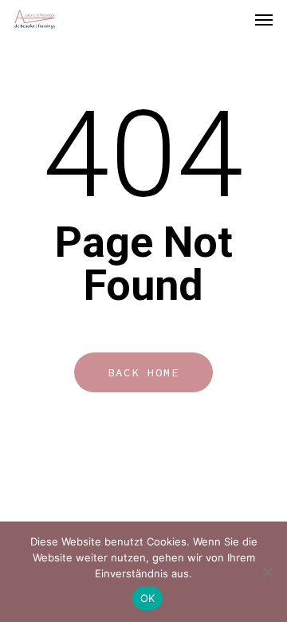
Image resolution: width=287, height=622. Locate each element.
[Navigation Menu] (264, 19)
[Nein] (267, 572)
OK (147, 598)
